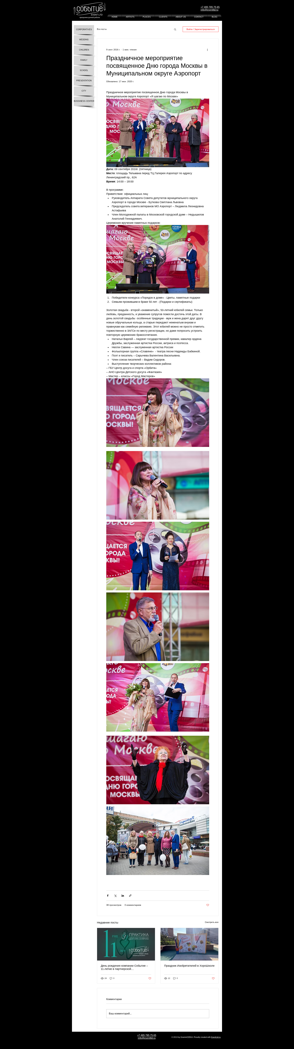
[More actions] (207, 49)
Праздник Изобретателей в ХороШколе (189, 965)
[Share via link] (130, 895)
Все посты (102, 29)
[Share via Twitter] (115, 895)
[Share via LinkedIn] (122, 895)
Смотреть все (212, 922)
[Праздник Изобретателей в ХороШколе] (189, 944)
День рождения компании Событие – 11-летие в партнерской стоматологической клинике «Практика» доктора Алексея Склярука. (124, 967)
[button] (175, 29)
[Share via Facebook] (107, 895)
